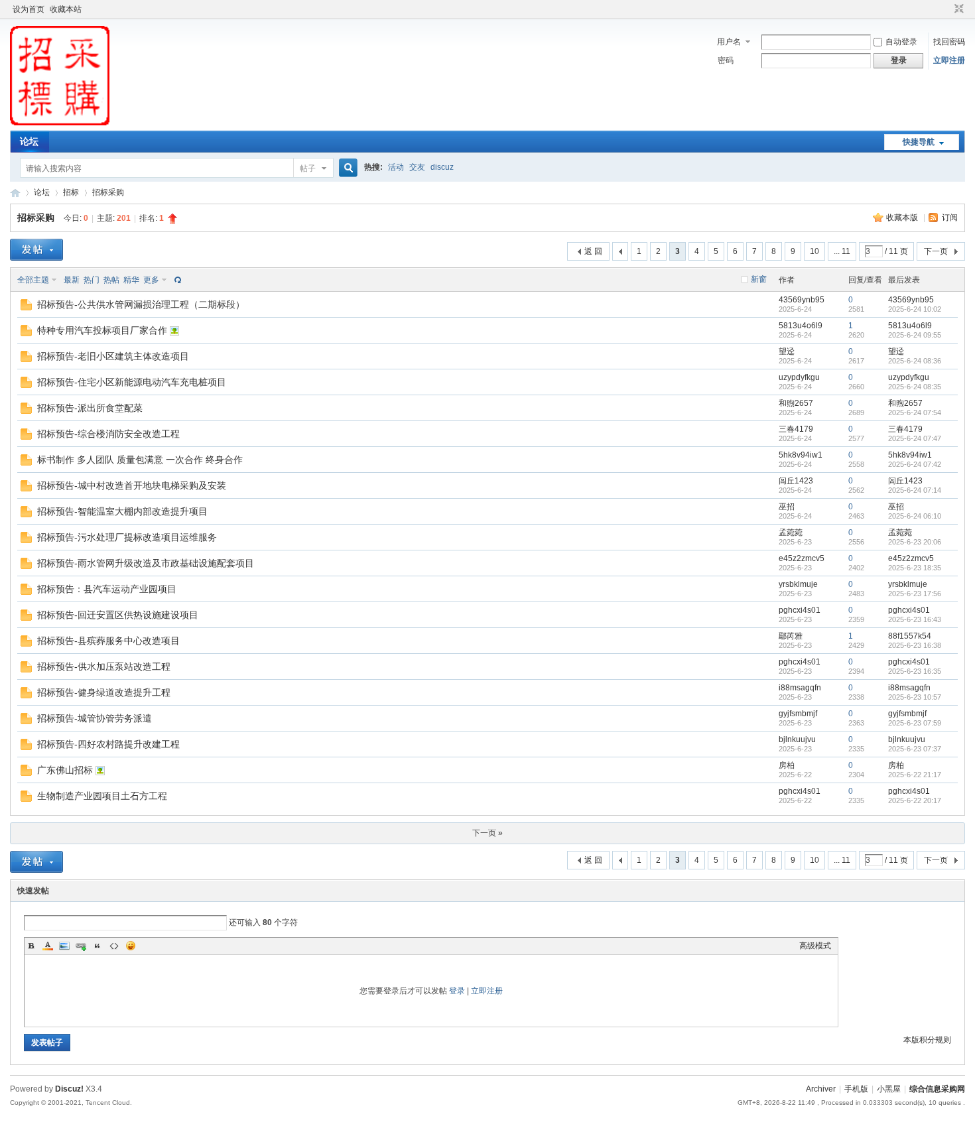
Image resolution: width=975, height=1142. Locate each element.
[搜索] (346, 168)
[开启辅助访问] (946, 9)
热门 (91, 280)
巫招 (787, 506)
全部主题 (33, 280)
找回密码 (949, 41)
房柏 (787, 765)
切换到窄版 (957, 9)
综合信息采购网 (15, 192)
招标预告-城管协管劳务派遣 (94, 718)
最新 (72, 280)
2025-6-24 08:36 (914, 361)
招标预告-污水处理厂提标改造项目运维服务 (127, 537)
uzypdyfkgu (799, 377)
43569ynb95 (801, 299)
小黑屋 (889, 1089)
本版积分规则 (927, 1040)
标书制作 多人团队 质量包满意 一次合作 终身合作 (140, 459)
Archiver (821, 1089)
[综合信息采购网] (59, 122)
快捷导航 (919, 142)
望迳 (787, 351)
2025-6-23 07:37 (914, 749)
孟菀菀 (791, 532)
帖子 (308, 168)
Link (81, 945)
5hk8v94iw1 (800, 455)
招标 (71, 192)
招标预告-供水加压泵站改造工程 (103, 666)
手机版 (856, 1089)
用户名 (729, 41)
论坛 (29, 141)
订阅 (950, 217)
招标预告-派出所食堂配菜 (90, 408)
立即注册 (949, 60)
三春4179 (796, 429)
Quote (97, 945)
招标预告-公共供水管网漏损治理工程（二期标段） (141, 304)
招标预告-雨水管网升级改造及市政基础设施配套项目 (145, 563)
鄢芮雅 (791, 636)
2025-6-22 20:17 (914, 800)
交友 (417, 167)
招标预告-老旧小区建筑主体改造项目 (113, 356)
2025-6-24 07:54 (914, 412)
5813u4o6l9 (800, 325)
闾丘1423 (796, 480)
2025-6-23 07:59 (914, 723)
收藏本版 (903, 217)
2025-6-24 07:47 (914, 438)
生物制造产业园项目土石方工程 (102, 796)
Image (64, 945)
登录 (457, 990)
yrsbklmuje (798, 584)
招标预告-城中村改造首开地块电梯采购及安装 (131, 485)
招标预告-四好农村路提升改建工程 (108, 744)
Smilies (130, 945)
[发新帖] (36, 250)
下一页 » (487, 833)
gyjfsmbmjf (798, 713)
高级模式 (815, 945)
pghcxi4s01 (799, 610)
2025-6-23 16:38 (914, 645)
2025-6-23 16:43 (914, 619)
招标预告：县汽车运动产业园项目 (106, 589)
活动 (396, 167)
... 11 (842, 251)
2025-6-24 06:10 (914, 516)
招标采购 (108, 192)
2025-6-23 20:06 (914, 542)
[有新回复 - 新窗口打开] (26, 307)
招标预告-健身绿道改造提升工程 (103, 692)
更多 (151, 280)
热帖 (111, 280)
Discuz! (69, 1089)
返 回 (593, 251)
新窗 (759, 279)
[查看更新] (176, 280)
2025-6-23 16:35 (914, 671)
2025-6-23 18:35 (914, 568)
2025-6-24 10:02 (914, 309)
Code (114, 945)
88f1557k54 (909, 636)
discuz (442, 167)
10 (814, 251)
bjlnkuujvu (797, 739)
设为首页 (28, 9)
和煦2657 (796, 403)
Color (47, 945)
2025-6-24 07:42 (914, 464)
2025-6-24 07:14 (914, 490)
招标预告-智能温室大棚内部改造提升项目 (122, 511)
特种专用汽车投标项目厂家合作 (102, 330)
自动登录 (901, 41)
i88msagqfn (800, 687)
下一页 (936, 251)
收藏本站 (66, 9)
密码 (726, 60)
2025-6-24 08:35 (914, 387)
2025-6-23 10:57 (914, 697)
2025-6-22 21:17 (914, 775)
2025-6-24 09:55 (914, 335)
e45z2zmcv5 (801, 558)
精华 (131, 280)
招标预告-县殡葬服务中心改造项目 (108, 640)
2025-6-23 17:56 (914, 594)
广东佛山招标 (65, 770)
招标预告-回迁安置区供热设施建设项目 (117, 614)
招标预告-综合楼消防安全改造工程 (108, 433)
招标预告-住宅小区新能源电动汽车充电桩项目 (131, 382)
